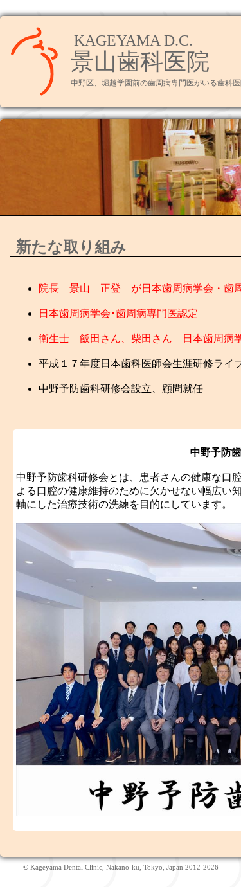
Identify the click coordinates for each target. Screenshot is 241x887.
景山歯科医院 (140, 62)
